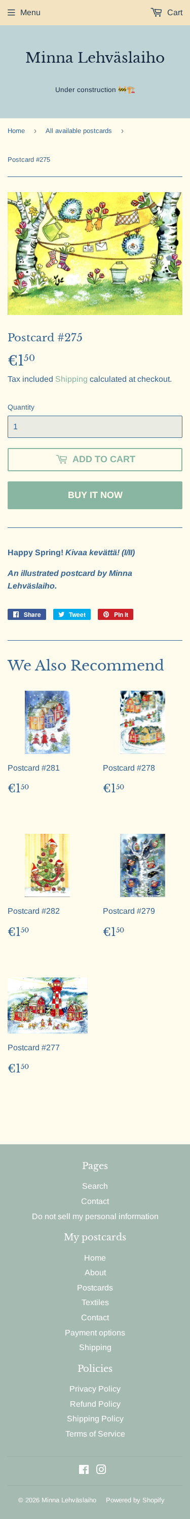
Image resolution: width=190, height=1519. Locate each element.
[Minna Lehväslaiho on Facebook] (84, 1470)
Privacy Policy (95, 1388)
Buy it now (95, 495)
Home (16, 131)
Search (95, 1186)
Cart (173, 12)
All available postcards (79, 131)
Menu (30, 12)
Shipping (71, 379)
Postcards (95, 1287)
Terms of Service (95, 1433)
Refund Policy (95, 1404)
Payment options (95, 1332)
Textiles (95, 1302)
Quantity (21, 407)
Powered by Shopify (135, 1500)
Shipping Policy (95, 1418)
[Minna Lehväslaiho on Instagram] (101, 1470)
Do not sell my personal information (95, 1216)
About (95, 1272)
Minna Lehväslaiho (95, 57)
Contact (95, 1201)
